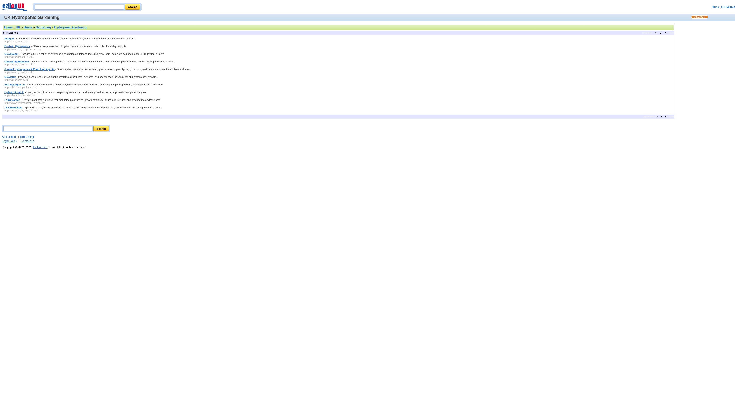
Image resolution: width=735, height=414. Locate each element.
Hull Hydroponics (14, 84)
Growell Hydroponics (16, 61)
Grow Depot (11, 54)
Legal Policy (9, 141)
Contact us (27, 141)
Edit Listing (27, 136)
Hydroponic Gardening (70, 27)
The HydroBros (13, 107)
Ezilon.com (40, 147)
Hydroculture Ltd (14, 92)
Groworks (10, 77)
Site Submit (728, 6)
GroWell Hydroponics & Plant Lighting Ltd (29, 69)
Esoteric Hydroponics (17, 46)
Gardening (43, 27)
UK (18, 27)
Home (715, 6)
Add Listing (9, 136)
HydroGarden (12, 100)
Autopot (9, 38)
